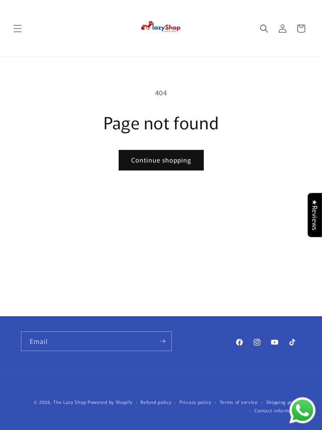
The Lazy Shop (69, 402)
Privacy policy (195, 402)
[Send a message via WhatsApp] (302, 410)
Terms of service (239, 402)
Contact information (277, 410)
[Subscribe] (162, 341)
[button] (17, 28)
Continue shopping (161, 159)
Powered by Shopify (110, 402)
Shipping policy (283, 402)
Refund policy (155, 402)
